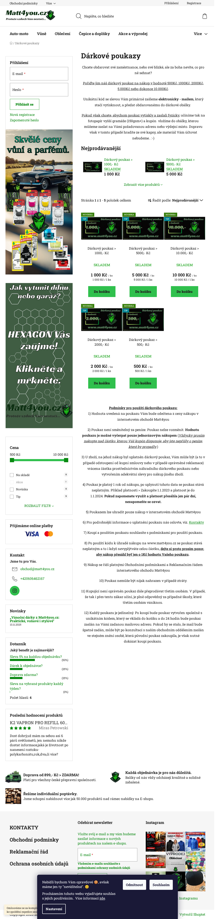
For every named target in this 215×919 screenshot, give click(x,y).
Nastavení (54, 909)
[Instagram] (15, 591)
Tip (41, 497)
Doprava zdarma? (24, 674)
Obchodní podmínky (24, 3)
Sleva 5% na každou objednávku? (36, 656)
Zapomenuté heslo (24, 120)
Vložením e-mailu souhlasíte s (99, 863)
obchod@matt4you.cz (37, 569)
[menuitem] (19, 33)
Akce (41, 482)
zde (102, 898)
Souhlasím (161, 884)
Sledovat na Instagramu (179, 898)
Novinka (41, 489)
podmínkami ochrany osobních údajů (104, 868)
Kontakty (196, 522)
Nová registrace (22, 114)
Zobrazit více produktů (142, 184)
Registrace (194, 3)
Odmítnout (134, 884)
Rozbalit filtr (37, 505)
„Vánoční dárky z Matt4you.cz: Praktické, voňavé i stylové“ (34, 619)
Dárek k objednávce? (26, 665)
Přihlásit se (25, 104)
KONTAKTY (24, 828)
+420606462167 (32, 578)
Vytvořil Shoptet (192, 914)
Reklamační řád (29, 852)
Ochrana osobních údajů (39, 864)
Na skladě (41, 475)
